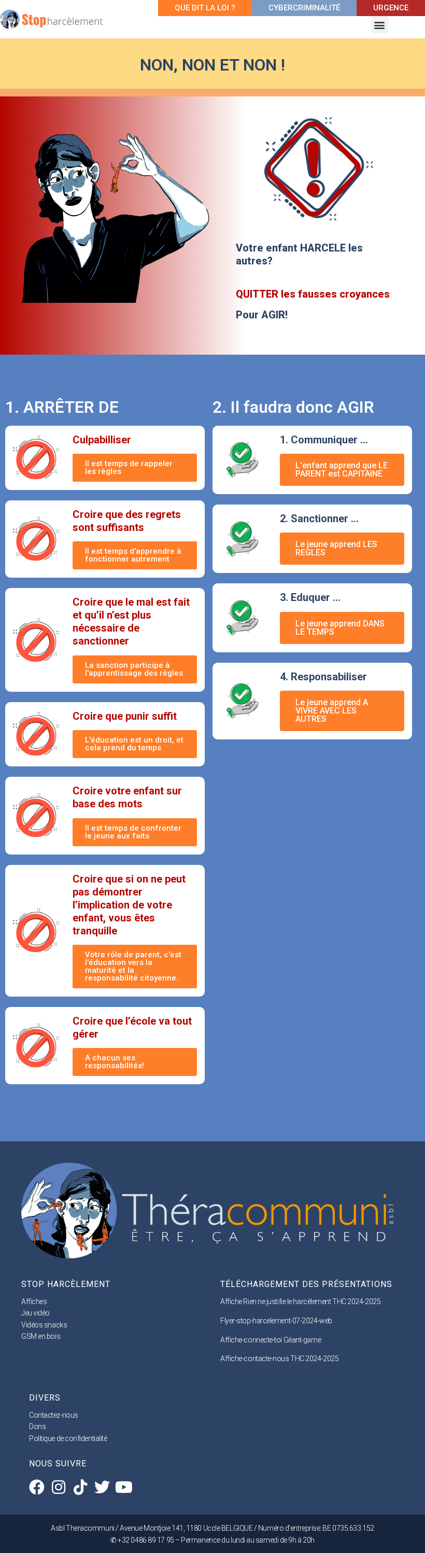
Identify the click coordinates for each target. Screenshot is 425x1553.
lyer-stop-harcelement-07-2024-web (278, 1321)
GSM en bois (40, 1336)
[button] (379, 24)
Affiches (34, 1301)
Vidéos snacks (44, 1325)
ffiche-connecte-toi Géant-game (273, 1340)
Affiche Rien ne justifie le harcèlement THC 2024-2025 (300, 1301)
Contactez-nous (53, 1415)
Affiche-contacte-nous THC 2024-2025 (279, 1358)
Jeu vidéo (35, 1313)
